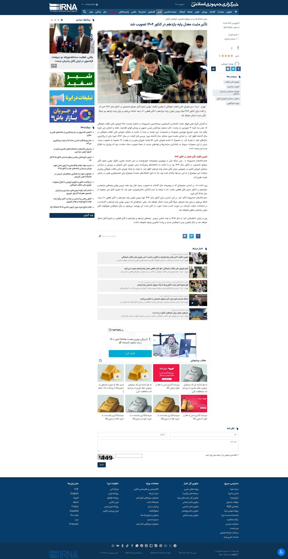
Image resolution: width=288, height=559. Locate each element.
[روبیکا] (166, 546)
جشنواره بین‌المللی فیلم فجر (147, 498)
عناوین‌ (229, 12)
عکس (133, 12)
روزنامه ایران (113, 493)
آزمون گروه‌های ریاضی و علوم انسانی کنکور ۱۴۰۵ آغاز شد (71, 159)
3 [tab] (55, 20)
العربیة (75, 498)
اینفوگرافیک (154, 511)
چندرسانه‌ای (124, 12)
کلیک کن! (130, 354)
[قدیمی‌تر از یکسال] (198, 258)
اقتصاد (212, 12)
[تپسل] (109, 330)
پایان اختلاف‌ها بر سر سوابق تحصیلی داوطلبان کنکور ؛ (186, 19)
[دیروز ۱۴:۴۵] (72, 38)
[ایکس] (170, 546)
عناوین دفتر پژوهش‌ (190, 511)
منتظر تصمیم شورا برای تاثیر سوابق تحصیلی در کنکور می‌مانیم (164, 299)
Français (73, 524)
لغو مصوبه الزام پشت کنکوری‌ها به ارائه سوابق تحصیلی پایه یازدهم (162, 285)
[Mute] (160, 355)
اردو (76, 520)
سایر (91, 12)
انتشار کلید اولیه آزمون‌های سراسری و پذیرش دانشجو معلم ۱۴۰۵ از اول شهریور (73, 192)
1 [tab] (62, 20)
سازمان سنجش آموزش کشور (228, 98)
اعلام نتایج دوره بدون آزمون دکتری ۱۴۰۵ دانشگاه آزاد (71, 207)
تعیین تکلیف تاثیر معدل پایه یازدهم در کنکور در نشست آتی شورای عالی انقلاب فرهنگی (154, 257)
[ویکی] (118, 546)
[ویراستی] (137, 546)
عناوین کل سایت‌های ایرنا (187, 498)
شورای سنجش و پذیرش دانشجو (229, 93)
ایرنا (214, 5)
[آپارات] (161, 546)
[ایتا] (146, 546)
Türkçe (74, 507)
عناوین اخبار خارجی (190, 507)
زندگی (98, 12)
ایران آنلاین (113, 502)
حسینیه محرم (153, 520)
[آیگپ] (151, 546)
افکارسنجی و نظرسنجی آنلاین (146, 489)
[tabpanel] (72, 46)
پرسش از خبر (153, 507)
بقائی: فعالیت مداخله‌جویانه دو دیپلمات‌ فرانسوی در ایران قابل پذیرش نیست (72, 59)
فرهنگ (182, 12)
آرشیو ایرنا (234, 498)
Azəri (75, 502)
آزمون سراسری (233, 86)
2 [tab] (58, 20)
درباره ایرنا (234, 489)
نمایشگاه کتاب (153, 502)
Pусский (74, 515)
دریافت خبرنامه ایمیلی (229, 533)
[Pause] (156, 355)
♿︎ (281, 552)
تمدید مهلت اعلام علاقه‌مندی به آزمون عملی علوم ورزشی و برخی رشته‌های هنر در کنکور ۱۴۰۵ (73, 167)
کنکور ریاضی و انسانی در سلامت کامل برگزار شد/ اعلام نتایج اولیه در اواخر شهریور (72, 200)
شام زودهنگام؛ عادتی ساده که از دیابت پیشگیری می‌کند (72, 142)
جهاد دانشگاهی (233, 103)
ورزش (204, 12)
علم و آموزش (233, 34)
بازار (104, 12)
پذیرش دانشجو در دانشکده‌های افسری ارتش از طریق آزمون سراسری (73, 150)
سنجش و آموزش (229, 39)
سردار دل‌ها (154, 493)
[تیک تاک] (127, 546)
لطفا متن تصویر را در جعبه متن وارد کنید (222, 455)
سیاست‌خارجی (170, 12)
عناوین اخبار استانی (190, 502)
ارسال (101, 464)
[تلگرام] (175, 546)
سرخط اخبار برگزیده (190, 493)
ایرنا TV (111, 12)
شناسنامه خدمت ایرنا (229, 515)
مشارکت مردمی (231, 524)
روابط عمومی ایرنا (231, 511)
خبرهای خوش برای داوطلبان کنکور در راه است (170, 313)
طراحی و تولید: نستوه (226, 554)
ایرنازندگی (114, 489)
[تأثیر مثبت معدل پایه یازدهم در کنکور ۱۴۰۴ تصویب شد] (152, 66)
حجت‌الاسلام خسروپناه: (179, 310)
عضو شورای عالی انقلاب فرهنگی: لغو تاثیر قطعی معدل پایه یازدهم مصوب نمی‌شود (156, 268)
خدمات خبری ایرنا (231, 537)
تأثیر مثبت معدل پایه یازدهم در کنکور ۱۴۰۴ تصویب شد (168, 24)
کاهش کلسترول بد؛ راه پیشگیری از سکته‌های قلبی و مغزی (71, 134)
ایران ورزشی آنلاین (110, 511)
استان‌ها (142, 12)
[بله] (156, 546)
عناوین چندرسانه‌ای (190, 515)
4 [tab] (52, 20)
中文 (76, 489)
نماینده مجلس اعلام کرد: (179, 254)
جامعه (189, 12)
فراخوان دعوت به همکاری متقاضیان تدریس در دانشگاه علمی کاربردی (73, 175)
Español (74, 511)
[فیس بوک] (132, 546)
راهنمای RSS (232, 507)
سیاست (221, 12)
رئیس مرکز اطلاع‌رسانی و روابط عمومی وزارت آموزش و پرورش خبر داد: (163, 282)
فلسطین (151, 12)
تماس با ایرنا (233, 493)
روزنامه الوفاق (112, 498)
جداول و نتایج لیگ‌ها (150, 515)
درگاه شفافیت (232, 520)
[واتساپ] (113, 546)
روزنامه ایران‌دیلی (111, 507)
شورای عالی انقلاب (232, 82)
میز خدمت (234, 528)
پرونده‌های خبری (191, 489)
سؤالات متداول (232, 502)
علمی (159, 12)
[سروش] (142, 546)
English (74, 493)
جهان (197, 12)
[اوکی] (122, 546)
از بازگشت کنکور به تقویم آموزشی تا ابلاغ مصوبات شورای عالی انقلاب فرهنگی (72, 184)
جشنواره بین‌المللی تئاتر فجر (147, 524)
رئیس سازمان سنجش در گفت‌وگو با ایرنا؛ (173, 296)
